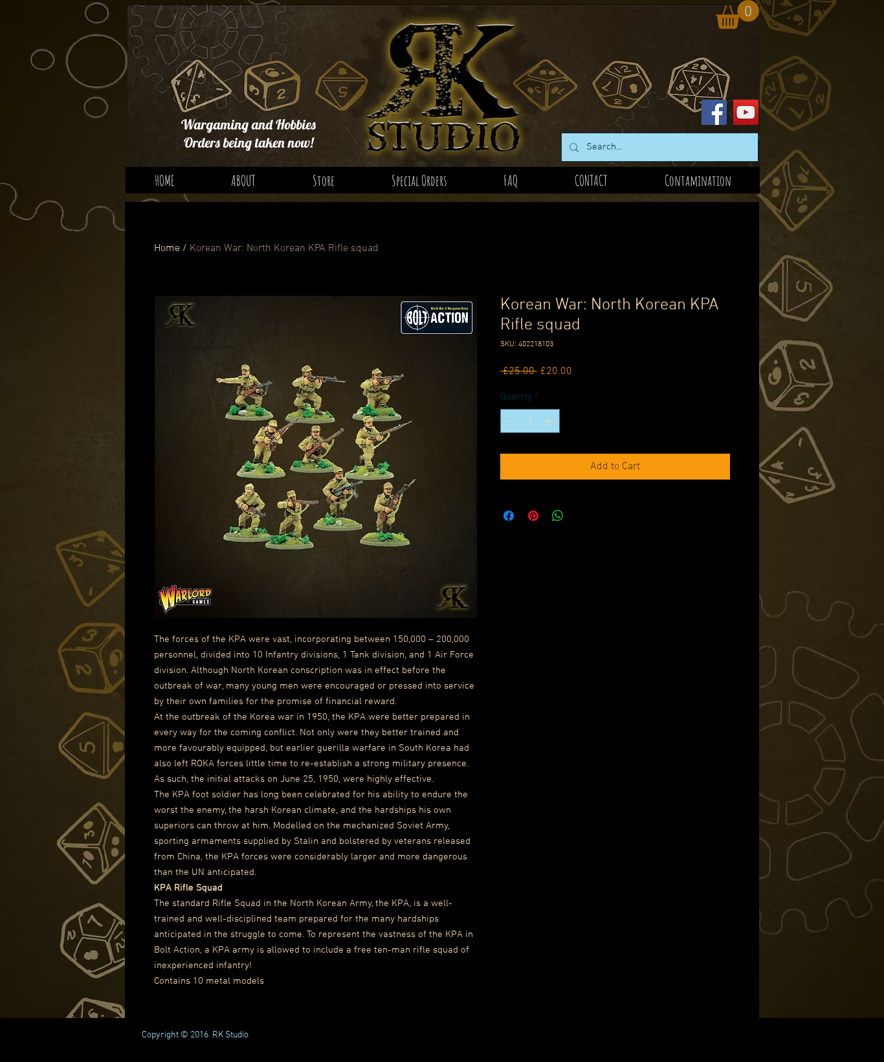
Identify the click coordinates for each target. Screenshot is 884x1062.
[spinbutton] (530, 421)
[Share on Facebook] (508, 516)
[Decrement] (510, 421)
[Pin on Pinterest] (533, 516)
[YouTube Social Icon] (745, 112)
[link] (737, 14)
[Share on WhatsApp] (558, 516)
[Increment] (550, 421)
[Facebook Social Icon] (714, 112)
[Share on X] (582, 516)
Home (167, 248)
